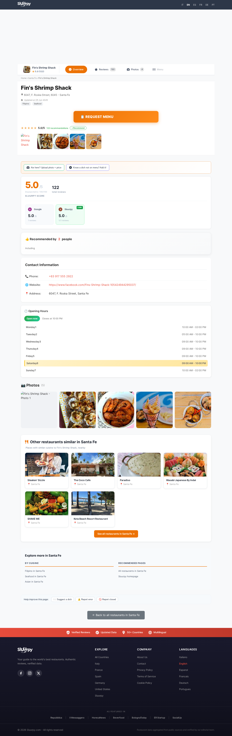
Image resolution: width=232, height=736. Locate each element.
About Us (142, 657)
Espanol (183, 669)
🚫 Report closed (107, 599)
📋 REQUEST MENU (96, 117)
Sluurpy (99, 695)
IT (182, 4)
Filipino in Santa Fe (35, 571)
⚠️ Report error (85, 599)
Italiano (183, 657)
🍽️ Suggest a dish (62, 599)
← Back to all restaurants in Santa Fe (116, 615)
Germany (100, 682)
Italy (97, 663)
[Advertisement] (116, 37)
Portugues (185, 689)
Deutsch (183, 682)
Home (23, 78)
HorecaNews (99, 717)
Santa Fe (32, 78)
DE (207, 4)
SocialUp (177, 717)
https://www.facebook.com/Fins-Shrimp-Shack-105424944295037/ (92, 284)
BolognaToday (139, 717)
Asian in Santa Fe (34, 581)
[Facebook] (20, 673)
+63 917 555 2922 (61, 276)
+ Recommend (78, 128)
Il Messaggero (76, 717)
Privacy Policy (145, 669)
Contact (141, 663)
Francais (184, 676)
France (99, 669)
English (183, 663)
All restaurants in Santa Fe (132, 571)
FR (200, 4)
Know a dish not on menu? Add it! (89, 167)
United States (102, 689)
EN (188, 4)
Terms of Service (146, 676)
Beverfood (118, 717)
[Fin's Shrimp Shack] (28, 141)
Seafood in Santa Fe (35, 576)
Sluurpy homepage (128, 576)
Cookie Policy (144, 682)
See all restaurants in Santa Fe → (116, 533)
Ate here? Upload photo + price (46, 167)
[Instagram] (29, 673)
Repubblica (56, 717)
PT (213, 4)
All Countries (102, 657)
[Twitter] (38, 673)
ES (194, 4)
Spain (98, 676)
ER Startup (159, 717)
